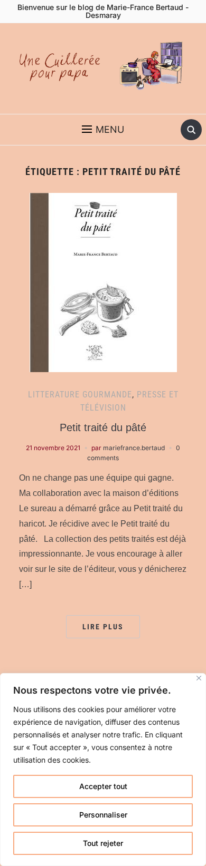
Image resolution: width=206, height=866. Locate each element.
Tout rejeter (103, 843)
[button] (103, 129)
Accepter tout (103, 786)
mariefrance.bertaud (134, 448)
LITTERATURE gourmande (80, 395)
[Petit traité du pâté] (103, 281)
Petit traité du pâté (103, 427)
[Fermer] (198, 678)
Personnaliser (103, 814)
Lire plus (103, 626)
